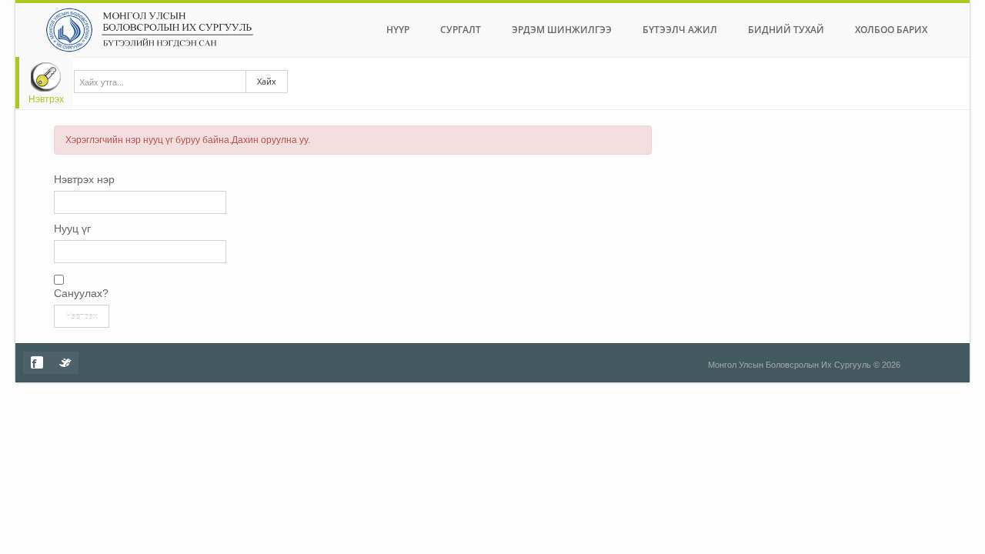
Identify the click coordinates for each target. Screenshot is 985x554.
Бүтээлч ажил (680, 29)
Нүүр (397, 29)
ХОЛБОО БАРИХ (891, 29)
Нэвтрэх (46, 99)
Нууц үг (72, 228)
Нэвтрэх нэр (84, 179)
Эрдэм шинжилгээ (562, 29)
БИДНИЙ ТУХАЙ (786, 29)
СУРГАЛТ (460, 29)
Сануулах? (81, 293)
